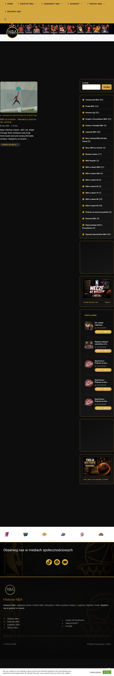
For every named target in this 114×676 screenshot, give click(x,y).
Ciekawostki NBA (9, 115)
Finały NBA (90, 106)
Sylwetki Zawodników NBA (96, 234)
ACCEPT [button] (107, 672)
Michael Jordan (91, 154)
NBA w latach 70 (92, 193)
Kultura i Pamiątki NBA (94, 125)
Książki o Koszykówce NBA (96, 119)
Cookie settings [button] (95, 672)
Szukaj (85, 83)
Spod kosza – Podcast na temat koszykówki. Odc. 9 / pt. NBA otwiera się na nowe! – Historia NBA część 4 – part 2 (101, 362)
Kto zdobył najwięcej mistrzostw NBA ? (102, 324)
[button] (5, 19)
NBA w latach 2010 (93, 173)
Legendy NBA (32, 115)
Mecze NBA (12, 628)
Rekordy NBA (91, 218)
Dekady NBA (13, 619)
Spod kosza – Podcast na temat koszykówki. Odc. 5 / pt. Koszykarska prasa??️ (101, 400)
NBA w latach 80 (92, 199)
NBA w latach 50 (92, 180)
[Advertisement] (57, 59)
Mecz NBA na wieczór (94, 148)
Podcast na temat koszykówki (97, 212)
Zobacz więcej (103, 332)
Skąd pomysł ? (72, 623)
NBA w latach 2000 (93, 167)
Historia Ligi (21, 115)
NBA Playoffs (91, 161)
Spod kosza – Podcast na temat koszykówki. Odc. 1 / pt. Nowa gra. (101, 381)
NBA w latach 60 (92, 186)
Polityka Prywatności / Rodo (99, 644)
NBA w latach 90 (92, 206)
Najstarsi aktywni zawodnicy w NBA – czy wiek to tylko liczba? (102, 343)
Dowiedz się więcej (9, 145)
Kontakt (68, 626)
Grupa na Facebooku (74, 620)
